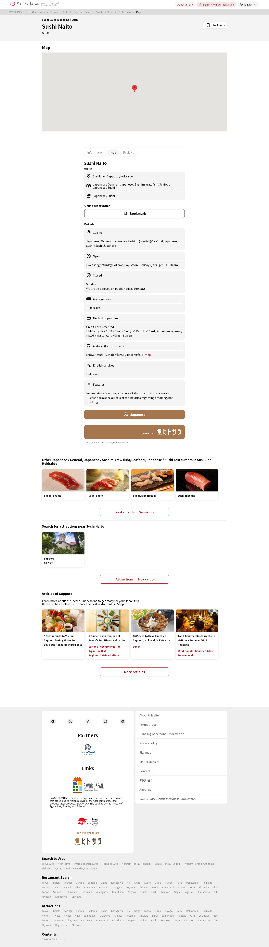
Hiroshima (86, 892)
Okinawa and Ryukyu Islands (81, 868)
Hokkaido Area (37, 12)
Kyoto (147, 882)
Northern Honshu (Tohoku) (136, 863)
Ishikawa (143, 887)
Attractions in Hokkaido (135, 579)
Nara (179, 882)
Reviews (128, 152)
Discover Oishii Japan (53, 939)
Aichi (215, 887)
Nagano (182, 887)
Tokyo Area (48, 863)
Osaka (158, 882)
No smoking (94, 393)
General (113, 184)
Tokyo (45, 882)
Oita (216, 892)
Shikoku (46, 868)
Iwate (57, 887)
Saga (177, 892)
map (148, 355)
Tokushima (118, 892)
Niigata (118, 887)
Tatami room (141, 393)
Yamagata (89, 887)
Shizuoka (204, 887)
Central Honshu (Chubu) (168, 863)
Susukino (99, 176)
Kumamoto (204, 892)
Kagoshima (61, 896)
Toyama (130, 887)
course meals (160, 393)
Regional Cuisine (98, 655)
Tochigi (68, 882)
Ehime (143, 892)
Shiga (137, 882)
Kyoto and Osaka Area (86, 863)
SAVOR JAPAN (16, 12)
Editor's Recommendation (104, 646)
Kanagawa (117, 882)
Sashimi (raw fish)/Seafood (153, 184)
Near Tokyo (64, 863)
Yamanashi (168, 887)
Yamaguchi (102, 892)
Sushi (111, 187)
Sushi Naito (125, 12)
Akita (77, 887)
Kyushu (58, 868)
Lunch (136, 646)
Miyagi (67, 887)
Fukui (155, 887)
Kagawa (132, 892)
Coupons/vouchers (117, 393)
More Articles (134, 671)
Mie (128, 882)
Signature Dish (97, 651)
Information (95, 152)
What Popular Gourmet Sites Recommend (195, 653)
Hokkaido (126, 176)
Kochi (154, 892)
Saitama (92, 882)
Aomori (46, 887)
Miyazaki (46, 896)
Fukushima (104, 887)
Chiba (104, 882)
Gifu (192, 887)
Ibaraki (56, 882)
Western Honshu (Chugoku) (199, 863)
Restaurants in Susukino (134, 512)
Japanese (99, 184)
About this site (185, 4)
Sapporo (113, 176)
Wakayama (192, 882)
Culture (114, 655)
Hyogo (169, 882)
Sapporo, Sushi (82, 12)
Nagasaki (189, 892)
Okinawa (76, 896)
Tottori (45, 892)
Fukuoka (165, 892)
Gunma (80, 882)
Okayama (72, 892)
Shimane (58, 892)
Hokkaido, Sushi (59, 12)
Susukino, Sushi (105, 12)
